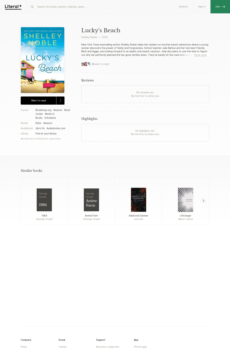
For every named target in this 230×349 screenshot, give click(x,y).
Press (24, 346)
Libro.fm (40, 128)
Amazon (57, 110)
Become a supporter (107, 346)
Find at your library (46, 133)
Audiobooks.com (56, 128)
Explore (183, 6)
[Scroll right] (204, 201)
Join (217, 6)
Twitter (62, 346)
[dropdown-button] (60, 101)
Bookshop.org (43, 110)
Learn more (54, 138)
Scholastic (50, 117)
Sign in (201, 6)
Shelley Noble (89, 37)
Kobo (38, 123)
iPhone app (140, 346)
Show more (200, 54)
